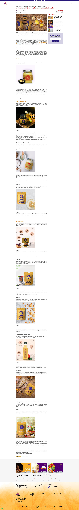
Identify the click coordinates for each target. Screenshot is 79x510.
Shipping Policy (50, 506)
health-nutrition (24, 6)
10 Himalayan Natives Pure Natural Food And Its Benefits (36, 6)
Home (17, 6)
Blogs (20, 6)
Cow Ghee (18, 59)
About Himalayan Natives (57, 493)
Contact (43, 493)
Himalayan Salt (32, 494)
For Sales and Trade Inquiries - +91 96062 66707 (40, 485)
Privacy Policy (38, 506)
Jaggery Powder (20, 221)
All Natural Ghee (32, 493)
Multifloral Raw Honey (21, 101)
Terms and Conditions (44, 506)
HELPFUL (19, 456)
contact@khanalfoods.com (40, 486)
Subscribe (55, 41)
